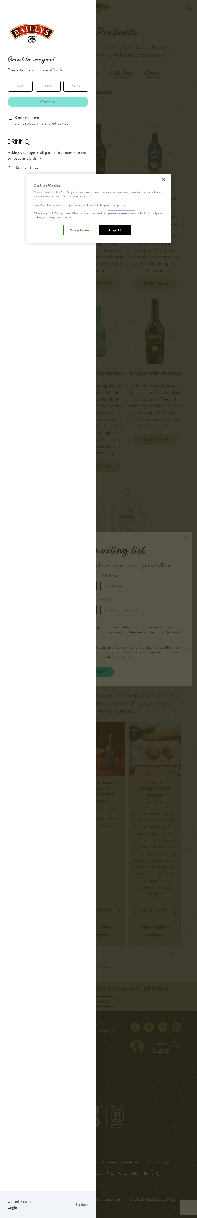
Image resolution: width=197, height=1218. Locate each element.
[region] (98, 208)
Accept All (114, 230)
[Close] (164, 179)
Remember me (26, 117)
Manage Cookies (79, 230)
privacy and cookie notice (121, 213)
